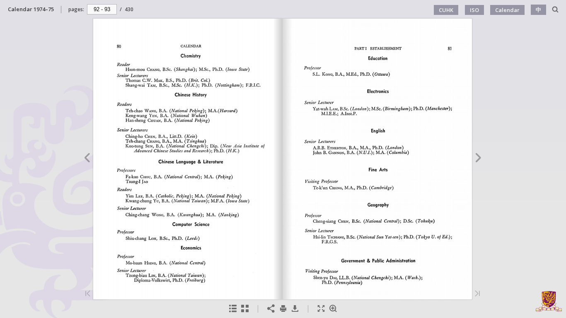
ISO (474, 10)
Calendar (507, 10)
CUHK (446, 10)
